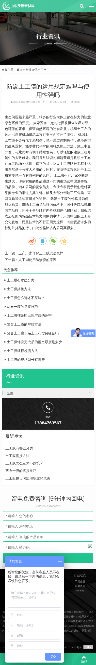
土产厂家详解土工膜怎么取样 (40, 253)
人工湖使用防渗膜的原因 (37, 260)
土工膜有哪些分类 (20, 280)
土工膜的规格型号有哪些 (25, 360)
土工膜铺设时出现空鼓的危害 (29, 315)
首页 (19, 70)
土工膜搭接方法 (18, 289)
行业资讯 (31, 70)
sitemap (80, 590)
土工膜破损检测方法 (22, 351)
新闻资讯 (80, 586)
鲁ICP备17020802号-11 (69, 647)
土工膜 (65, 164)
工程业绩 (80, 581)
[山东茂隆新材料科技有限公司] (18, 6)
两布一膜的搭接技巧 (22, 307)
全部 (10, 393)
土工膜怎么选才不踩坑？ (25, 298)
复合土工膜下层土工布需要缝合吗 (32, 333)
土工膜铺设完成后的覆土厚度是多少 (34, 342)
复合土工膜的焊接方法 (23, 324)
